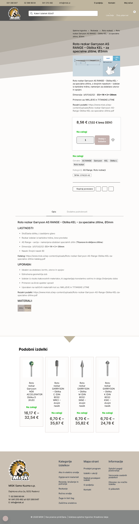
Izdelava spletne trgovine (81, 517)
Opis (54, 211)
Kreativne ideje (101, 517)
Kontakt (87, 489)
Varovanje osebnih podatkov (118, 476)
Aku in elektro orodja (69, 472)
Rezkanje (94, 30)
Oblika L (113, 161)
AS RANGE (86, 161)
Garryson (98, 161)
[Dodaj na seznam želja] (36, 369)
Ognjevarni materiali (69, 477)
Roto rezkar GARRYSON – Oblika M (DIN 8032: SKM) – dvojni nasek (83, 394)
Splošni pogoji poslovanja (115, 469)
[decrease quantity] (79, 140)
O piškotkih (114, 489)
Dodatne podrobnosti (77, 211)
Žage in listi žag (66, 498)
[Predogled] (36, 375)
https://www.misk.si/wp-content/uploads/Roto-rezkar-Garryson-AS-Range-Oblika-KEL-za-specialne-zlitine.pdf (94, 107)
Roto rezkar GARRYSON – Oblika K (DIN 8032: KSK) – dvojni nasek (109, 394)
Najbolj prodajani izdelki (92, 479)
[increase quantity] (91, 140)
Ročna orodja (65, 493)
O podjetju (89, 485)
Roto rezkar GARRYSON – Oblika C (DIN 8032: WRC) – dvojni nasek (58, 394)
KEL (106, 161)
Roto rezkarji (107, 30)
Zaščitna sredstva (68, 503)
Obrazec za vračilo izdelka (118, 483)
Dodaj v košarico (102, 140)
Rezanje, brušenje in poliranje (68, 483)
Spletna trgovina (80, 30)
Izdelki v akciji (90, 473)
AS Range (87, 170)
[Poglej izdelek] (36, 363)
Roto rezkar (79, 164)
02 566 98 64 (17, 496)
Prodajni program (92, 468)
